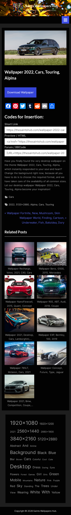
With (46, 492)
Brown (19, 459)
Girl (39, 474)
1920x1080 (24, 423)
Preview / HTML (15, 135)
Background (23, 452)
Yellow (56, 492)
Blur (12, 459)
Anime (33, 446)
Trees (45, 486)
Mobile (15, 480)
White (35, 492)
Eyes (52, 467)
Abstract (15, 445)
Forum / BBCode (15, 147)
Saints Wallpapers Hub (41, 6)
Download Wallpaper (20, 92)
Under (54, 486)
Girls (45, 474)
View (13, 492)
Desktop (20, 466)
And (25, 445)
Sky (19, 486)
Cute (50, 459)
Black (42, 453)
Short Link (11, 124)
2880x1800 (47, 431)
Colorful (37, 459)
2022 (12, 204)
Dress (36, 467)
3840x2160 (23, 438)
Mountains (28, 480)
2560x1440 (28, 431)
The (37, 486)
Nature (39, 480)
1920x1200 (47, 423)
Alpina (33, 204)
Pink (49, 480)
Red (12, 486)
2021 (12, 431)
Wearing (22, 492)
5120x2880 (22, 204)
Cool (44, 459)
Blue (52, 452)
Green (54, 474)
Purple (56, 480)
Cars (11, 197)
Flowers (14, 474)
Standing (28, 486)
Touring (49, 204)
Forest (24, 474)
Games (31, 474)
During (45, 467)
